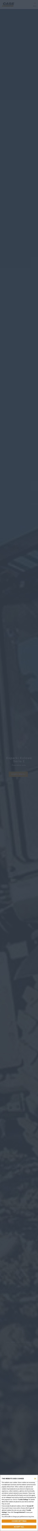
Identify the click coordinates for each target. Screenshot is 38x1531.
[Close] (35, 1478)
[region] (19, 1503)
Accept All (19, 1527)
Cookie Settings (19, 1521)
